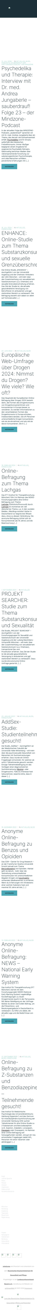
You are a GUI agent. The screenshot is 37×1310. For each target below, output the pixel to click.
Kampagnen (5, 1235)
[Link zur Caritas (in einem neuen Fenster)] (19, 1307)
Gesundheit (5, 1241)
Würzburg (4, 1209)
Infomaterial (5, 1243)
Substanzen (5, 1237)
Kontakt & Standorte (7, 1191)
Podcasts (5, 63)
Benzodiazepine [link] (8, 869)
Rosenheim (5, 1215)
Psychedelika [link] (12, 140)
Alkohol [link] (20, 769)
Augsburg (4, 1211)
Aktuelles (20, 61)
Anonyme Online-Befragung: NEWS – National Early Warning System (17, 963)
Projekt (3, 1232)
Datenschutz (5, 1189)
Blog (28, 61)
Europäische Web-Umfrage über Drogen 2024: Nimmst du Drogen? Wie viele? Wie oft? (17, 374)
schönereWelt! (10, 1288)
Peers (3, 1181)
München (4, 1207)
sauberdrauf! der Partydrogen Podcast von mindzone (17, 63)
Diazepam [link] (5, 1130)
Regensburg (5, 1217)
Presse (3, 1183)
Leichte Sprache (6, 1178)
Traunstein (4, 1213)
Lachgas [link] (4, 504)
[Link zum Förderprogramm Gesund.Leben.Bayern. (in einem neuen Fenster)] (18, 1294)
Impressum (5, 1187)
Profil (3, 1176)
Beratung (4, 1239)
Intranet (3, 1185)
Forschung (6, 229)
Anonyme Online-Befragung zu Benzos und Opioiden (16, 843)
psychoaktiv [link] (24, 878)
